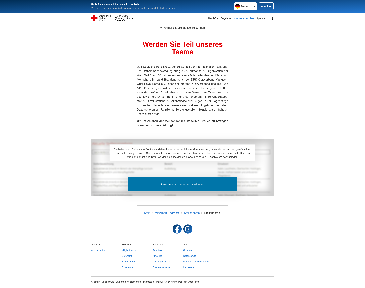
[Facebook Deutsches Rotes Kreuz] (177, 229)
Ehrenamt (127, 255)
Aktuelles (157, 255)
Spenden (261, 18)
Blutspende (127, 267)
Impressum (188, 267)
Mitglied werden (130, 250)
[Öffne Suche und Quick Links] (271, 18)
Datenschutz (189, 255)
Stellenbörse (128, 261)
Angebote (226, 18)
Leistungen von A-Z (163, 261)
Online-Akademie (161, 267)
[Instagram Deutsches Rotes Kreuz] (187, 229)
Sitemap (187, 250)
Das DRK (213, 18)
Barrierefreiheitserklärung (196, 261)
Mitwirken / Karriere (244, 18)
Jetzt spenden (98, 250)
